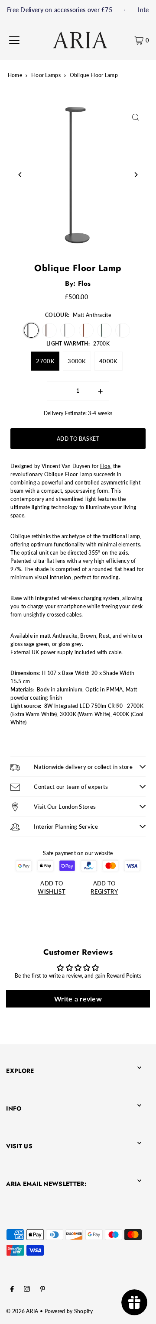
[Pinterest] (42, 1290)
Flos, (106, 466)
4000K (108, 361)
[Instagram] (27, 1290)
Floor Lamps (46, 75)
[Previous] (20, 174)
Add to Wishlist (51, 887)
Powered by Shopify (69, 1311)
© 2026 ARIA (22, 1311)
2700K (45, 361)
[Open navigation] (14, 40)
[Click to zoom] (136, 117)
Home (15, 75)
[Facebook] (12, 1290)
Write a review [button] (78, 999)
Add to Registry (104, 887)
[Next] (136, 174)
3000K (77, 361)
